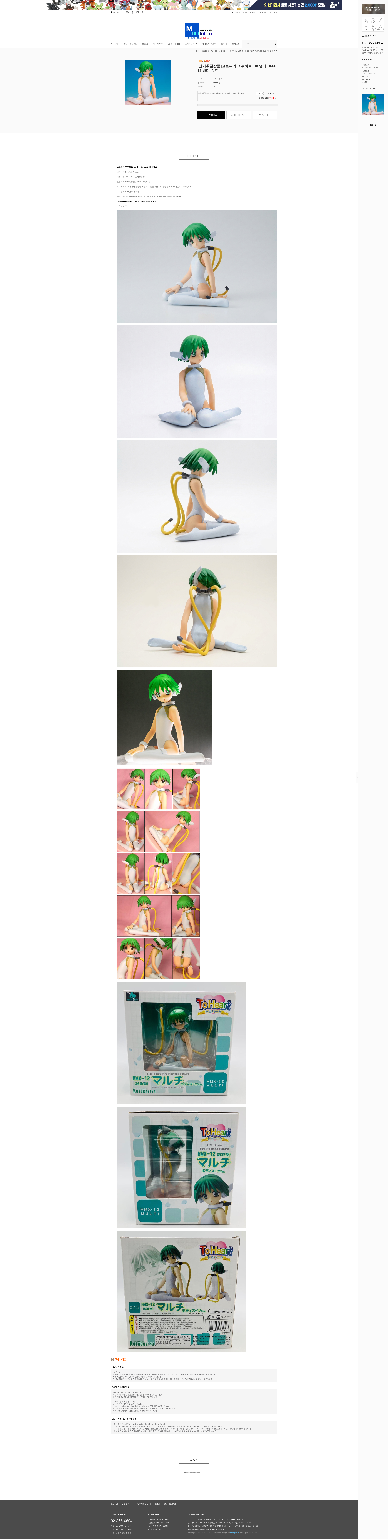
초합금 (145, 44)
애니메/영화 (158, 44)
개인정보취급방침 (141, 1504)
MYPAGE (273, 12)
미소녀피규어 (220, 51)
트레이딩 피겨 (191, 44)
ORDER (263, 12)
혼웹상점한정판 (130, 44)
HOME (197, 51)
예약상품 (115, 44)
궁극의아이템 (174, 44)
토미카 (224, 44)
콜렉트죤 (236, 44)
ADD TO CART (239, 115)
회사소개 (114, 1504)
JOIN (245, 12)
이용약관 (125, 1504)
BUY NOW (211, 115)
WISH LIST (265, 115)
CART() (253, 12)
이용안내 (156, 1504)
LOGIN (237, 12)
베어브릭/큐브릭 (209, 44)
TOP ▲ (373, 125)
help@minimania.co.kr (241, 1523)
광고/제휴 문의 (170, 1504)
